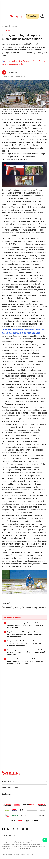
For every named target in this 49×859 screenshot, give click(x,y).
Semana (5, 26)
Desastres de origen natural (33, 608)
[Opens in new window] (8, 829)
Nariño (17, 608)
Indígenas (7, 608)
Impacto (14, 26)
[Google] (3, 829)
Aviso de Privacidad (11, 835)
